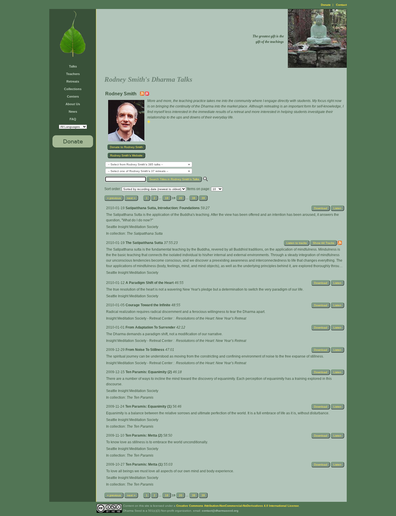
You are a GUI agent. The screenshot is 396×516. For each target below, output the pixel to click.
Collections (72, 89)
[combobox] (148, 164)
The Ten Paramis (140, 397)
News (73, 111)
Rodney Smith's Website (126, 155)
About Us (73, 104)
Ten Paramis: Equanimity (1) (148, 406)
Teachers (73, 74)
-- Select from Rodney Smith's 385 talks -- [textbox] (135, 164)
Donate (326, 4)
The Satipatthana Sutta (145, 233)
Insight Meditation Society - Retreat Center (139, 318)
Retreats (72, 81)
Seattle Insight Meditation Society (132, 227)
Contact (341, 4)
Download (320, 208)
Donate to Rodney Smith (126, 147)
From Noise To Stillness (145, 350)
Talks (73, 66)
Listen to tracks (296, 243)
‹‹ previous (114, 198)
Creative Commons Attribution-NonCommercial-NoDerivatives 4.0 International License (237, 505)
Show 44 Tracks (323, 243)
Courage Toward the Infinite (148, 305)
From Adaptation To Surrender (151, 327)
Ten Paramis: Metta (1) (145, 464)
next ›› (131, 198)
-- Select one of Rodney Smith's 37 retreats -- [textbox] (138, 171)
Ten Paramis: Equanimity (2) (149, 372)
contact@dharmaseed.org (220, 510)
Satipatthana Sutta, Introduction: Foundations (163, 208)
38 (193, 198)
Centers (73, 96)
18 (166, 198)
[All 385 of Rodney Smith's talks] (147, 94)
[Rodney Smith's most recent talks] (142, 94)
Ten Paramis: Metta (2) (144, 435)
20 (180, 198)
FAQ (73, 119)
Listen (337, 208)
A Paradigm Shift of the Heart (150, 283)
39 (203, 198)
